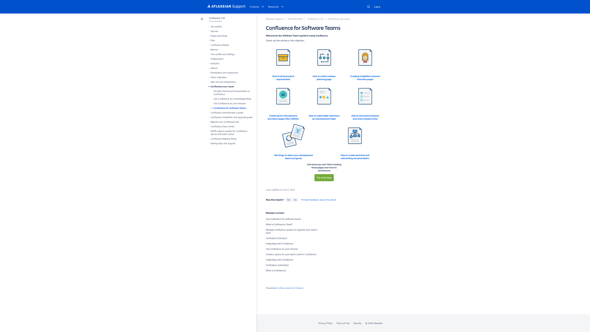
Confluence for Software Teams (230, 108)
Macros (214, 49)
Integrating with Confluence (279, 243)
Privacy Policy (325, 323)
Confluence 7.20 (217, 18)
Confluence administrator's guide (226, 112)
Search (368, 6)
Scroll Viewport (296, 288)
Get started (216, 26)
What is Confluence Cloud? (279, 224)
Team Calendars (218, 77)
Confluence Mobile (219, 45)
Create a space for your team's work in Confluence (291, 254)
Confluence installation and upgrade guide (231, 117)
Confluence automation (277, 265)
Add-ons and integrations (223, 82)
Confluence (281, 288)
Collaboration (217, 58)
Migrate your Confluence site (224, 122)
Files (212, 40)
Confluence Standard (276, 238)
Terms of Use (342, 323)
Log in (377, 6)
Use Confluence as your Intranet (230, 103)
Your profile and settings (222, 54)
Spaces (214, 31)
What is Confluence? (276, 270)
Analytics (214, 63)
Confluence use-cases (222, 86)
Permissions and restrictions (224, 72)
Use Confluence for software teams (283, 219)
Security (357, 323)
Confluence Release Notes (223, 138)
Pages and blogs (218, 35)
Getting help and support (222, 143)
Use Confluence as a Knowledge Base (232, 98)
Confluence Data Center (222, 126)
